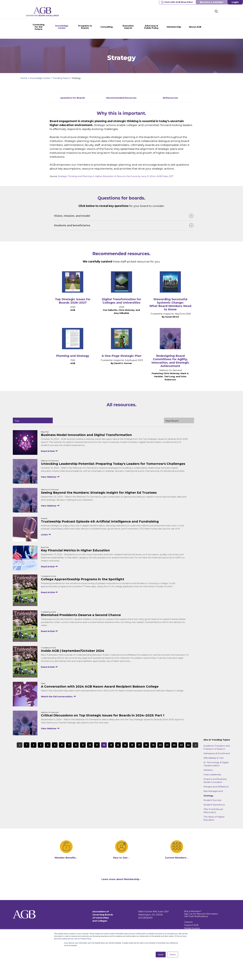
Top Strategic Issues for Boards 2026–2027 (72, 301)
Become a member (211, 2)
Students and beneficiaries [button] (72, 225)
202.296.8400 (145, 917)
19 (153, 745)
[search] (216, 11)
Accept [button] (160, 954)
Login (235, 2)
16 (132, 745)
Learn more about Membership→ (121, 879)
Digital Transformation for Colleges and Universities (121, 301)
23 (181, 745)
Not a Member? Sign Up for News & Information (201, 912)
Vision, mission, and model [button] (72, 215)
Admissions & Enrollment (216, 753)
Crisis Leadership (212, 774)
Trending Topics (61, 78)
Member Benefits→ (66, 857)
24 (188, 745)
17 (139, 745)
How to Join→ (121, 857)
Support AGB (191, 925)
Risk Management (213, 791)
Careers (188, 922)
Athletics (208, 770)
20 (160, 745)
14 (118, 745)
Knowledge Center (40, 78)
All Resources (170, 97)
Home (24, 78)
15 (125, 745)
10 (90, 745)
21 (167, 745)
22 (174, 745)
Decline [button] (173, 954)
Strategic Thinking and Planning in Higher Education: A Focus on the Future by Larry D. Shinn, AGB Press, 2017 (115, 176)
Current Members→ (177, 857)
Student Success (212, 800)
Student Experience (214, 804)
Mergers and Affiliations (216, 786)
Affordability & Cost (213, 758)
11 (97, 745)
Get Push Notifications (196, 916)
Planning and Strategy (72, 356)
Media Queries (192, 928)
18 (146, 745)
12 (104, 745)
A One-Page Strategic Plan (121, 356)
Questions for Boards (72, 97)
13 (111, 745)
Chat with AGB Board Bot (178, 2)
